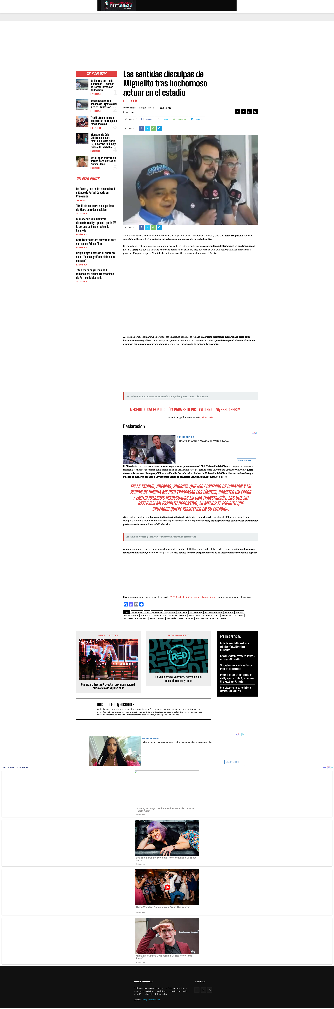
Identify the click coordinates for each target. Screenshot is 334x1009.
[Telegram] (255, 111)
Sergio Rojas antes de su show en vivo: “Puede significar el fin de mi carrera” (95, 256)
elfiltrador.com (213, 612)
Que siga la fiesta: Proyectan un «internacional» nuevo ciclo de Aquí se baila (108, 686)
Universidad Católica (207, 618)
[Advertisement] (167, 40)
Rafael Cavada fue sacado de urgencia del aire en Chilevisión (104, 104)
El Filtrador (196, 612)
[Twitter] (243, 111)
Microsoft (194, 615)
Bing (147, 612)
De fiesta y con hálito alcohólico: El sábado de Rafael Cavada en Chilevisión (102, 85)
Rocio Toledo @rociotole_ (142, 108)
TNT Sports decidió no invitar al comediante (192, 597)
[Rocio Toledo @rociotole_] (88, 709)
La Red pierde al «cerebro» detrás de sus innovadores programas (178, 679)
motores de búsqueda (135, 618)
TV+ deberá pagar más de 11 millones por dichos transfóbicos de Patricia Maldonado (95, 274)
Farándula (95, 151)
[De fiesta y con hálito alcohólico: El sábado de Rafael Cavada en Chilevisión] (82, 84)
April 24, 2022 (206, 417)
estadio (229, 612)
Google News (131, 615)
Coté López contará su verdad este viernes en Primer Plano (103, 161)
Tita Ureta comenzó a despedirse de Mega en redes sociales (104, 121)
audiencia (137, 612)
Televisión (95, 128)
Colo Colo (170, 612)
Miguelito (227, 615)
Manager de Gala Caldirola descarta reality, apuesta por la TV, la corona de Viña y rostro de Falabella (103, 141)
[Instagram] (203, 990)
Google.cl (146, 615)
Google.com (160, 615)
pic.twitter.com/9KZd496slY (215, 409)
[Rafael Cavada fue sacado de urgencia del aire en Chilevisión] (82, 104)
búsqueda (157, 612)
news (152, 618)
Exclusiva (95, 94)
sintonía (171, 618)
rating (161, 618)
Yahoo (224, 618)
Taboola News (186, 618)
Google (239, 612)
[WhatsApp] (249, 111)
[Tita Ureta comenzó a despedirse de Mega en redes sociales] (82, 121)
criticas (182, 612)
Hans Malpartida (177, 615)
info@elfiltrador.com (151, 999)
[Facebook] (237, 111)
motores (238, 615)
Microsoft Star (211, 615)
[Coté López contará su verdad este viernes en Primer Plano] (82, 161)
